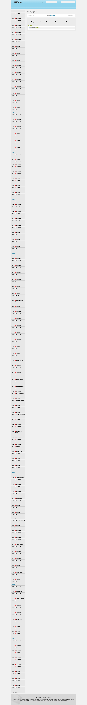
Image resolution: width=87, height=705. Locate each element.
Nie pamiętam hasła (66, 3)
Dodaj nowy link (32, 28)
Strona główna (38, 697)
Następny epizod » (70, 15)
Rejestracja (73, 3)
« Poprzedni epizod (31, 15)
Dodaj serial (73, 7)
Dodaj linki (68, 7)
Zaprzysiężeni (32, 12)
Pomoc (64, 7)
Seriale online (59, 7)
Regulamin (49, 697)
